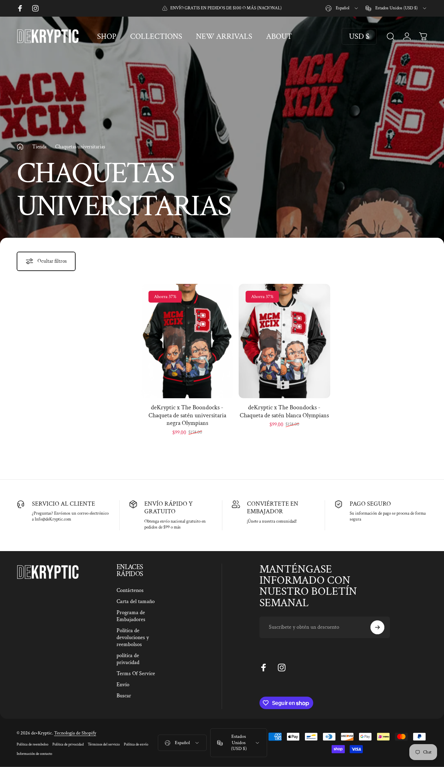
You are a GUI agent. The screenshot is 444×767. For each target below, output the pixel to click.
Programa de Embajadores (131, 616)
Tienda (39, 146)
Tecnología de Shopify (75, 733)
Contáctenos (130, 590)
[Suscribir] (377, 627)
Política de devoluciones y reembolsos (133, 637)
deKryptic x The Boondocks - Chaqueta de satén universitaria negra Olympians (187, 415)
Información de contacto (34, 753)
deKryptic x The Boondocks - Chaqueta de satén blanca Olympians (284, 411)
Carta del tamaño (136, 601)
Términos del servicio (104, 744)
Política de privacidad (68, 744)
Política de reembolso (32, 744)
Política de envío (136, 744)
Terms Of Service (136, 673)
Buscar (124, 695)
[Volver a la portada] (20, 146)
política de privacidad (128, 659)
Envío (123, 684)
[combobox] (342, 8)
